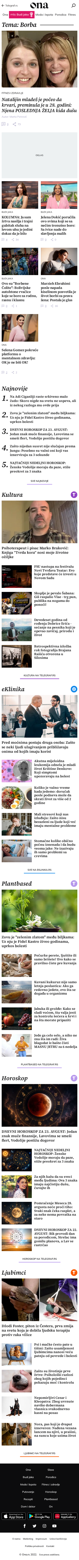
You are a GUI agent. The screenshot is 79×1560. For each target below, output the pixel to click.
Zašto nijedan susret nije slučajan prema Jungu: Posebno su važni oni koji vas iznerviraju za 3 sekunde (38, 450)
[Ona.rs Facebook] (24, 1526)
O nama (16, 1538)
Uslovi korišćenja (58, 1538)
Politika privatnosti (34, 1546)
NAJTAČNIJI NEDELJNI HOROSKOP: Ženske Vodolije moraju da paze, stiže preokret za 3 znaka (36, 467)
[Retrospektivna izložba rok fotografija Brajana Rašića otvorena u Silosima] (17, 656)
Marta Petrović (18, 116)
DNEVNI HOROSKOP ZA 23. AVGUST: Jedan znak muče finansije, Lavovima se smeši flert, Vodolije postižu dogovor (38, 433)
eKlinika (13, 689)
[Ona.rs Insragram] (44, 1526)
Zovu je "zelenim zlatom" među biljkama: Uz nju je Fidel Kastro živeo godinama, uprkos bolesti (39, 417)
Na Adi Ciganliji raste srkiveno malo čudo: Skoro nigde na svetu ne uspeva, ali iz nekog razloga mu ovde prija (39, 400)
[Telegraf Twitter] (34, 1526)
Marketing (28, 1538)
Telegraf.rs (11, 5)
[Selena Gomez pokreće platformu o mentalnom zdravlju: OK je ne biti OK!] (20, 328)
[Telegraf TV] (54, 1526)
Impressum (41, 1538)
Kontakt (50, 1546)
